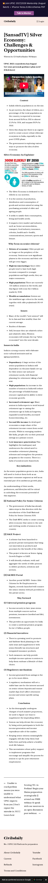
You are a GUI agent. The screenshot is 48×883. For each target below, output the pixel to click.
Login (41, 21)
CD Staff (16, 57)
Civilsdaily (10, 21)
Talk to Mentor (24, 13)
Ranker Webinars (29, 57)
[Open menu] (37, 21)
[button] (24, 879)
